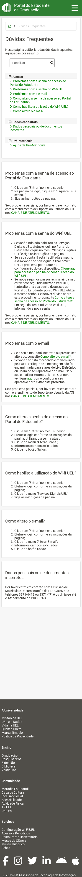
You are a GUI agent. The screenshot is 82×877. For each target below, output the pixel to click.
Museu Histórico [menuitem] (13, 844)
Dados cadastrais (25, 122)
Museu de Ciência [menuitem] (14, 840)
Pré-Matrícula (23, 141)
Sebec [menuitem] (6, 848)
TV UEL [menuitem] (7, 807)
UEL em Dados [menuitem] (12, 722)
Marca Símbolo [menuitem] (12, 732)
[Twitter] (33, 863)
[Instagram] (18, 863)
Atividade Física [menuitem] (13, 803)
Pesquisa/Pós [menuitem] (11, 759)
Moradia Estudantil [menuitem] (15, 789)
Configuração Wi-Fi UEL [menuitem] (18, 829)
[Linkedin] (46, 863)
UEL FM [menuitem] (7, 811)
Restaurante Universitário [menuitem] (20, 837)
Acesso (18, 77)
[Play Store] (61, 863)
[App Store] (75, 863)
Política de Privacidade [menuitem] (17, 736)
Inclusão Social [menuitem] (12, 796)
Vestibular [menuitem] (9, 770)
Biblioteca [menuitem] (8, 766)
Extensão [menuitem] (8, 763)
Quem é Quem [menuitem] (11, 729)
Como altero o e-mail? (55, 356)
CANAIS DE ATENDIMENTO (30, 212)
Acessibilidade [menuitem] (12, 800)
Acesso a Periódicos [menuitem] (16, 833)
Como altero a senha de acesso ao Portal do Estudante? (44, 299)
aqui (30, 378)
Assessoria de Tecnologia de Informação (47, 875)
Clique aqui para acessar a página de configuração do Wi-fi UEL (45, 272)
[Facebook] (6, 863)
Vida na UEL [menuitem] (10, 725)
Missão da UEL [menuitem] (12, 718)
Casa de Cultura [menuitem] (13, 792)
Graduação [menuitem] (10, 755)
